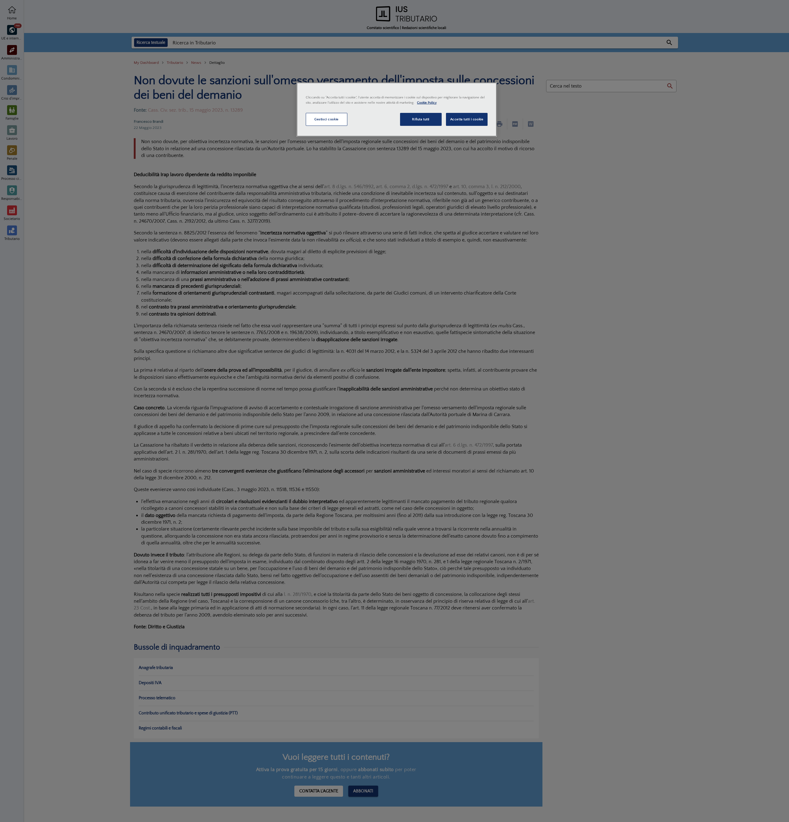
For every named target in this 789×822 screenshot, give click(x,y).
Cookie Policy (427, 103)
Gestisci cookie (326, 119)
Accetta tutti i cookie (467, 119)
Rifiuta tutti (420, 119)
